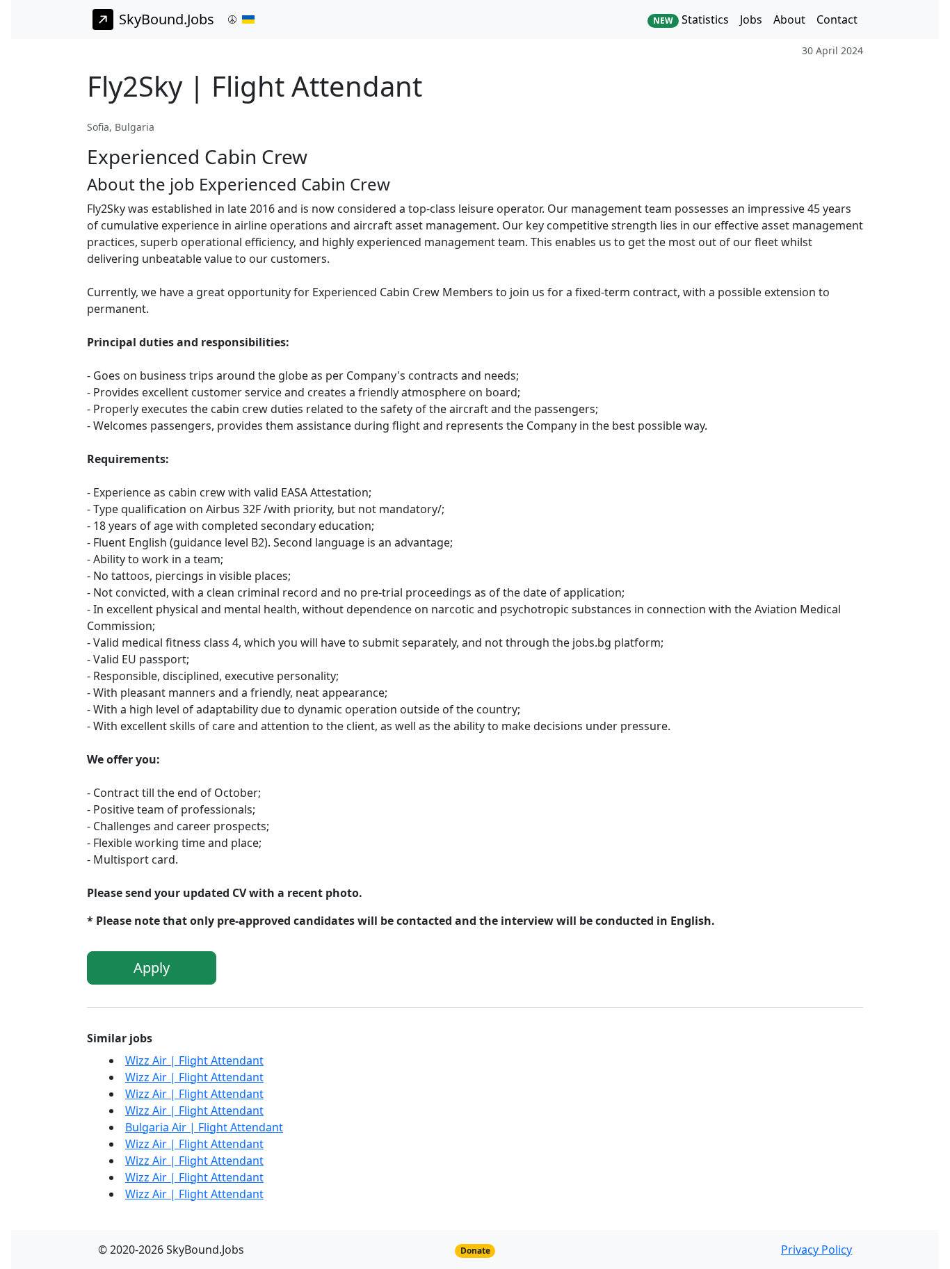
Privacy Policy (816, 1249)
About (789, 19)
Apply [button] (152, 967)
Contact (837, 19)
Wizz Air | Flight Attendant (194, 1060)
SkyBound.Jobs (166, 19)
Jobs (751, 19)
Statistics (691, 19)
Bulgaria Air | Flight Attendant (204, 1127)
